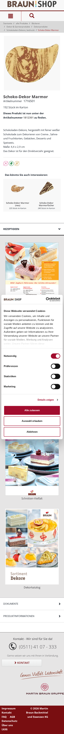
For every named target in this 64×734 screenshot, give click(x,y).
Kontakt (23, 663)
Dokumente (10, 603)
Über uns (7, 725)
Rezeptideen (11, 229)
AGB (12, 716)
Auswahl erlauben (32, 421)
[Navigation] (10, 16)
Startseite (7, 23)
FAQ (4, 716)
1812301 (28, 117)
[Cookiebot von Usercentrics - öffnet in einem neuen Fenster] (46, 299)
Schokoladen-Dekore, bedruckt (21, 30)
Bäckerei (36, 23)
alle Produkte (22, 23)
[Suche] (31, 16)
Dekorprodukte (41, 26)
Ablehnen (32, 431)
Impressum (9, 708)
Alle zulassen (32, 410)
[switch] (55, 366)
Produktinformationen (18, 616)
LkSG (5, 729)
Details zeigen (46, 399)
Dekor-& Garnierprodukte (18, 26)
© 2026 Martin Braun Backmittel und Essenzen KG (37, 712)
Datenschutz (9, 721)
